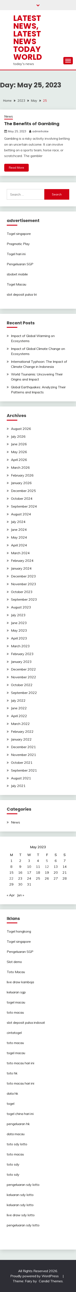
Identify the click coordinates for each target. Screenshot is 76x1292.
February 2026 (22, 475)
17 (29, 872)
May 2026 (19, 452)
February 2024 (22, 560)
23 (20, 878)
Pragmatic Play (18, 244)
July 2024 (18, 522)
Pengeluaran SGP (20, 264)
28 (64, 878)
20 (56, 872)
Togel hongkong (19, 931)
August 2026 (21, 429)
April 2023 (19, 638)
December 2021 (23, 747)
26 (47, 878)
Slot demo (14, 962)
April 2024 (19, 545)
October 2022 (22, 685)
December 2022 (23, 669)
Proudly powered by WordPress (35, 1276)
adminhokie (40, 131)
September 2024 (24, 506)
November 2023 (23, 584)
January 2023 (21, 662)
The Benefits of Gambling (31, 124)
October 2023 (22, 592)
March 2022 (20, 724)
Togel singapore (19, 234)
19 (47, 872)
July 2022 (18, 700)
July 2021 (18, 786)
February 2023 (22, 654)
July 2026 (18, 436)
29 (11, 884)
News (8, 116)
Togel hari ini (16, 254)
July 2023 (18, 615)
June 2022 (19, 708)
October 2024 (22, 498)
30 (20, 884)
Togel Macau (16, 284)
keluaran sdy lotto (20, 1195)
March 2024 (20, 553)
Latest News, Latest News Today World (27, 37)
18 (38, 872)
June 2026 (19, 444)
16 (20, 872)
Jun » (20, 895)
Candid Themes (51, 1281)
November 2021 (23, 755)
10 (29, 866)
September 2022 (24, 693)
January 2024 (21, 568)
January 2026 (21, 483)
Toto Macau (16, 972)
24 (29, 878)
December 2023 (23, 576)
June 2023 (19, 623)
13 (56, 866)
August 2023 (21, 607)
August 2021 (21, 778)
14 (64, 866)
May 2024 (19, 537)
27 (56, 878)
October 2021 (22, 762)
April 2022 (19, 716)
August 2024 (21, 514)
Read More (16, 167)
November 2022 (23, 677)
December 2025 (23, 491)
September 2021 (24, 770)
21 (64, 872)
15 (11, 872)
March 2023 (20, 646)
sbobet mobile (17, 274)
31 (29, 884)
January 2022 (21, 739)
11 (38, 866)
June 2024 (19, 529)
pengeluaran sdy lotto (23, 1225)
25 (38, 878)
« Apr (11, 895)
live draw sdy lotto (21, 1215)
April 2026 (19, 460)
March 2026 (20, 467)
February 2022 (22, 731)
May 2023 (19, 630)
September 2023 (24, 599)
